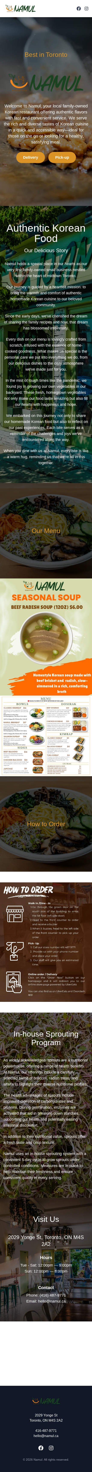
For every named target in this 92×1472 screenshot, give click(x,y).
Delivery (30, 157)
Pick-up (62, 157)
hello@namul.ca (46, 1436)
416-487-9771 (46, 1431)
